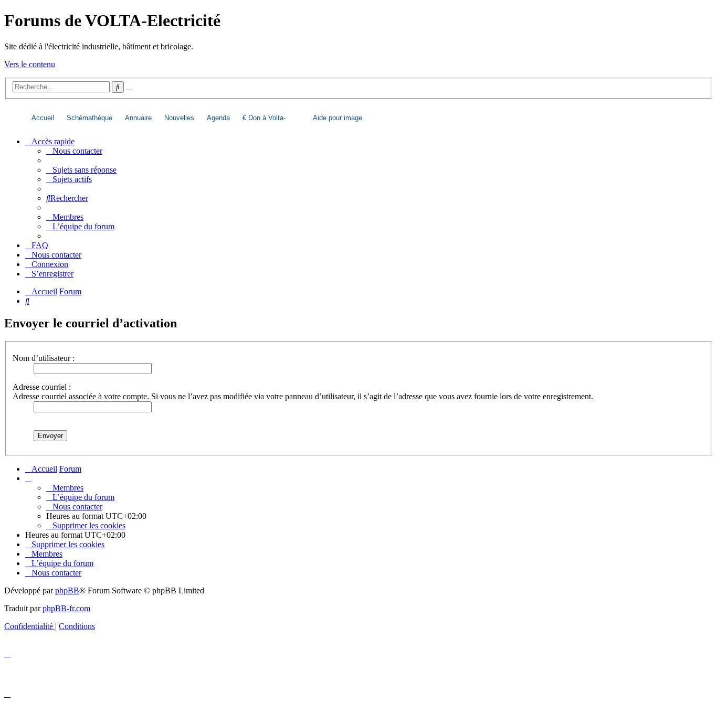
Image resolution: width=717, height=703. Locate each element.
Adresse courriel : (42, 386)
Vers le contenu (29, 64)
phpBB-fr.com (66, 608)
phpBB (67, 590)
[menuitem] (74, 150)
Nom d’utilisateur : (44, 358)
